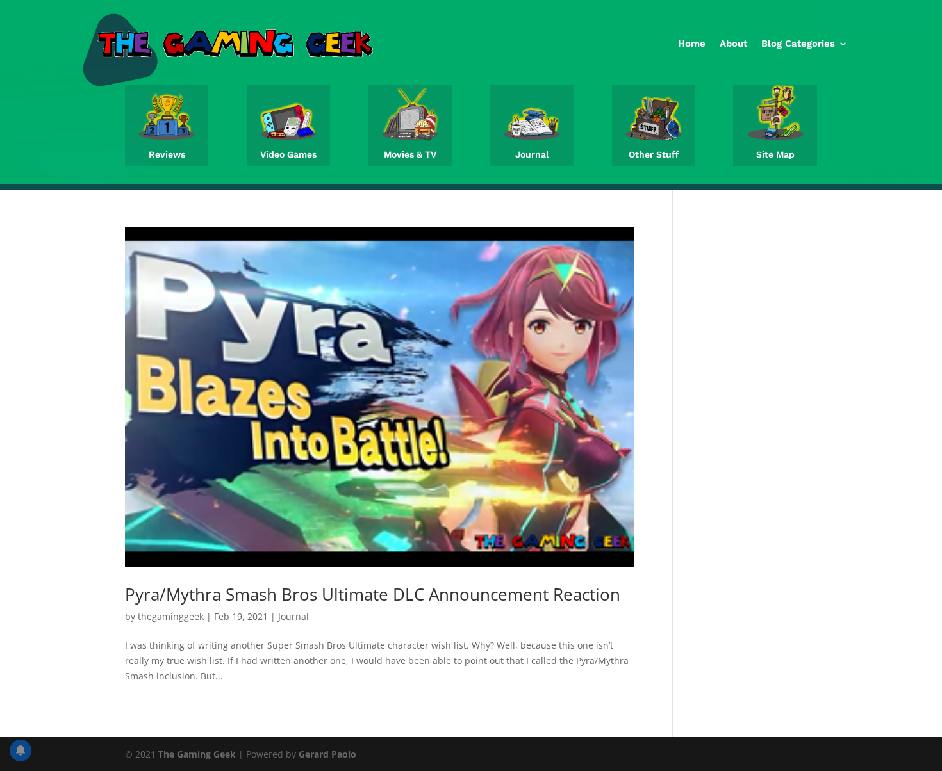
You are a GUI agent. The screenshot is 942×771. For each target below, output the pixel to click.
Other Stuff (654, 154)
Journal (532, 154)
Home (692, 43)
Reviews (167, 154)
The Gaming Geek (197, 754)
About (733, 43)
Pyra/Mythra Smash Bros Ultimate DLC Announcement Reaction (372, 594)
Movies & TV (410, 154)
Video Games (288, 154)
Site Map (775, 154)
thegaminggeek (171, 616)
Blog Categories (798, 43)
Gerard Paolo (327, 754)
